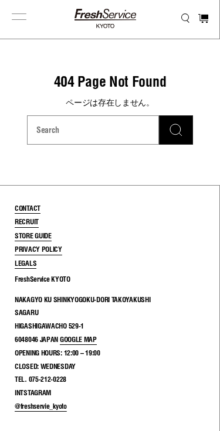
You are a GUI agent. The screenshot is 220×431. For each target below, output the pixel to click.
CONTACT (27, 208)
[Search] (176, 130)
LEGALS (25, 263)
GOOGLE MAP (78, 339)
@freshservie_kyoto (41, 406)
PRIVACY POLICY (38, 249)
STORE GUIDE (33, 235)
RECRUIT (27, 221)
